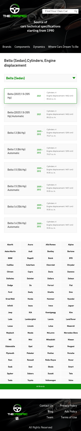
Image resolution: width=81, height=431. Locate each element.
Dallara (50, 279)
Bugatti (30, 258)
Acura (30, 245)
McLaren (50, 333)
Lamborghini (30, 319)
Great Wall (10, 299)
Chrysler (71, 265)
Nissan (71, 340)
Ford (10, 292)
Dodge (10, 285)
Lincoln (30, 326)
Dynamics (39, 47)
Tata (71, 374)
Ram (10, 360)
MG (10, 340)
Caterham (30, 265)
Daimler (30, 279)
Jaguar (71, 306)
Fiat (71, 285)
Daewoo (70, 272)
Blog (50, 411)
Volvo (71, 380)
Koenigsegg (51, 313)
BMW (10, 258)
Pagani (51, 346)
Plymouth (10, 353)
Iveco (50, 306)
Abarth (10, 245)
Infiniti (10, 306)
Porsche (70, 353)
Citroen (10, 272)
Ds (30, 285)
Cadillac (10, 265)
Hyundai (70, 299)
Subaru (30, 374)
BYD (71, 258)
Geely (30, 292)
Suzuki (51, 374)
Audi (30, 251)
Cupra (30, 272)
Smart (71, 367)
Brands (7, 47)
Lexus (10, 326)
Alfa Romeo (51, 245)
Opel (30, 346)
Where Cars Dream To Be (63, 47)
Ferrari (51, 285)
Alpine (71, 245)
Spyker (10, 374)
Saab (10, 367)
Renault (30, 360)
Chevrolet (51, 265)
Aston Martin (10, 251)
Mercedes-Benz (71, 333)
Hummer (50, 299)
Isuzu (30, 306)
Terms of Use (69, 417)
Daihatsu (10, 279)
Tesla (10, 380)
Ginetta (51, 292)
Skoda (50, 367)
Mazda (30, 333)
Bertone (70, 251)
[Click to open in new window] (17, 418)
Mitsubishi (50, 340)
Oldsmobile (10, 346)
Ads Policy (71, 411)
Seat (30, 367)
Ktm (71, 313)
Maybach (10, 333)
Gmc (71, 292)
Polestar (30, 353)
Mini (30, 340)
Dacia (50, 272)
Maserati (71, 326)
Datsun (71, 279)
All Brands (40, 386)
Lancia (50, 319)
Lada (10, 319)
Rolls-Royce (50, 360)
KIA (30, 313)
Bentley (50, 251)
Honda (30, 299)
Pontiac (50, 353)
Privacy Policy (68, 405)
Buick (50, 258)
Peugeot (70, 346)
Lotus (50, 326)
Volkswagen (50, 380)
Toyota (30, 380)
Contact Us (46, 405)
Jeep (10, 313)
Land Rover (71, 319)
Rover (71, 360)
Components (22, 47)
